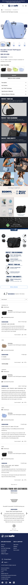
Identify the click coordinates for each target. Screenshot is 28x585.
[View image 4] (19, 44)
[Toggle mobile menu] (2, 5)
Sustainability (4, 550)
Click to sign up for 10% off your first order (10, 1)
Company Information (5, 577)
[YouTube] (10, 582)
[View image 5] (24, 44)
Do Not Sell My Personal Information (8, 575)
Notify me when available (14, 78)
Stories (2, 546)
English (5, 562)
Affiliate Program (4, 553)
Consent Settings (4, 579)
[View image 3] (13, 44)
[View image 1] (3, 44)
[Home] (1, 10)
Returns (15, 548)
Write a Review (14, 287)
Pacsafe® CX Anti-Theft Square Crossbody (17, 312)
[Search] (23, 6)
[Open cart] (26, 6)
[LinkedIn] (14, 582)
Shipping (15, 546)
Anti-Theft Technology (5, 548)
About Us (3, 544)
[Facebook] (2, 582)
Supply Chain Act (4, 573)
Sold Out (14, 75)
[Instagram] (6, 582)
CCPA (2, 571)
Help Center (15, 544)
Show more (13, 484)
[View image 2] (8, 44)
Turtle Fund (3, 552)
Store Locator (16, 550)
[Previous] (1, 513)
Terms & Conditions (5, 568)
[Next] (26, 513)
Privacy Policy (4, 569)
